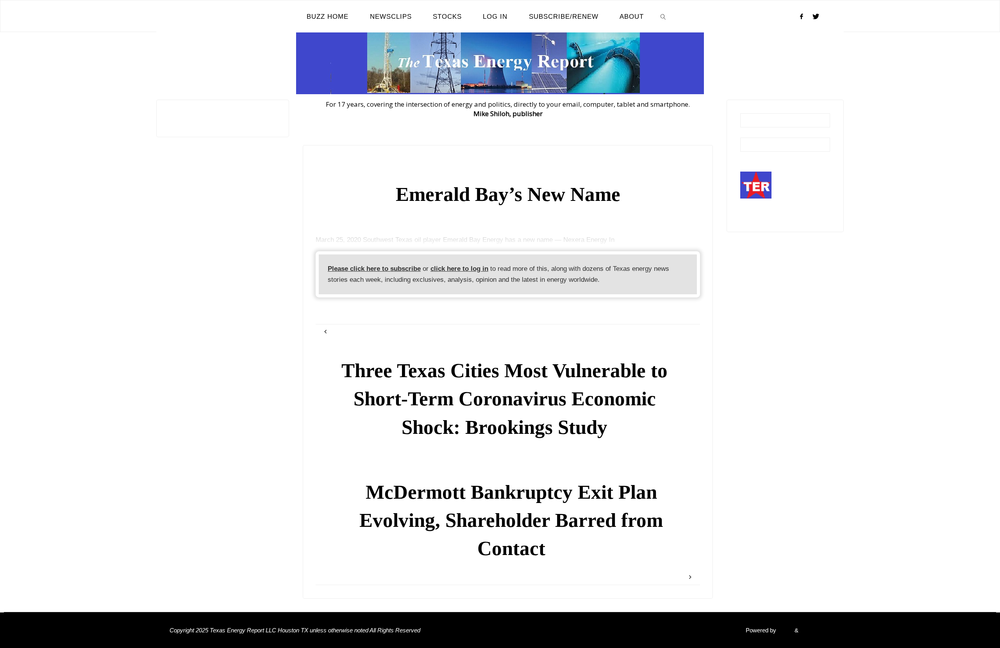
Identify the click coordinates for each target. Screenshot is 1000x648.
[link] (663, 16)
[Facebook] (801, 16)
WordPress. (815, 630)
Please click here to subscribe (374, 268)
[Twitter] (816, 16)
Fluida (784, 630)
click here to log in (459, 268)
